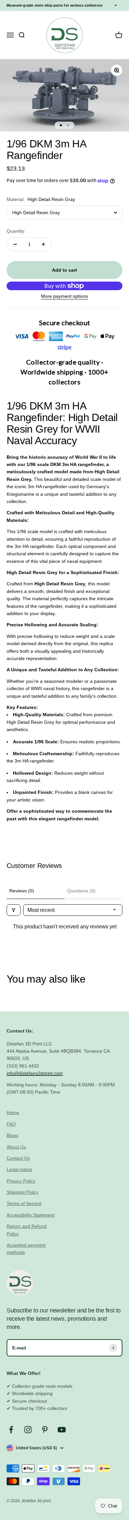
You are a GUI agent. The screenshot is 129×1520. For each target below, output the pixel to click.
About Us (16, 1147)
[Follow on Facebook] (11, 1429)
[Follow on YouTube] (61, 1429)
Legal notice (19, 1169)
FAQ (11, 1124)
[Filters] (14, 910)
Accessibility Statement (31, 1215)
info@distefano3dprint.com (35, 1073)
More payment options (64, 296)
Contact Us (18, 1158)
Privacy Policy (21, 1181)
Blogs (12, 1135)
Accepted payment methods (26, 1248)
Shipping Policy (22, 1192)
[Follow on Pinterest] (44, 1429)
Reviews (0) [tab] (21, 890)
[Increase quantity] (43, 244)
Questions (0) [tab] (81, 890)
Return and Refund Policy (27, 1230)
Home (13, 1112)
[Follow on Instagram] (27, 1429)
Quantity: (16, 231)
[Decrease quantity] (15, 244)
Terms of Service (24, 1203)
